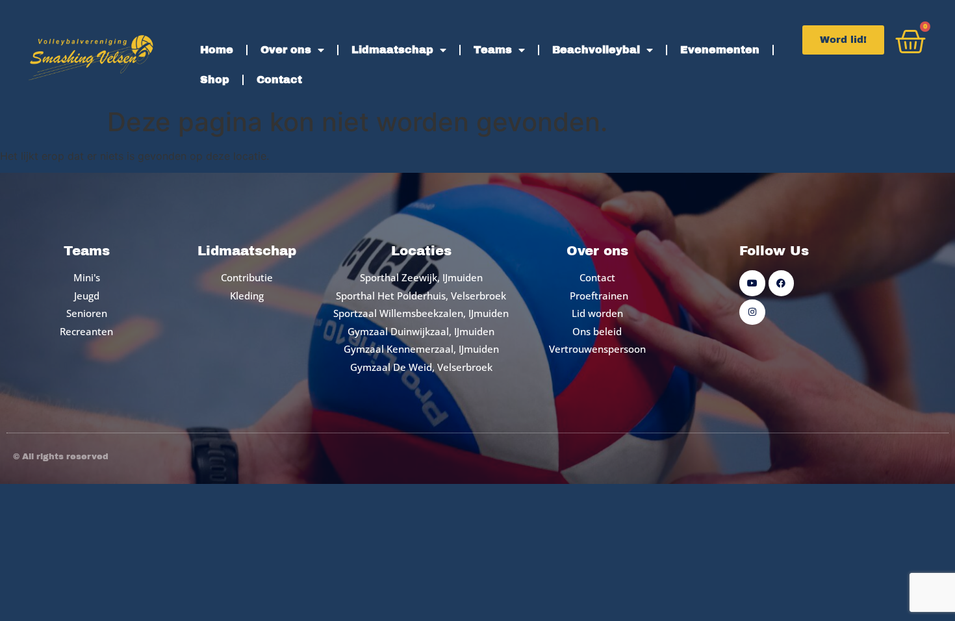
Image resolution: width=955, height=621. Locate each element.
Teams (493, 49)
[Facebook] (781, 283)
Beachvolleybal (596, 49)
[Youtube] (752, 283)
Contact (279, 79)
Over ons (286, 49)
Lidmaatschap (392, 49)
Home (216, 49)
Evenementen (719, 49)
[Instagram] (752, 312)
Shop (214, 79)
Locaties (421, 251)
